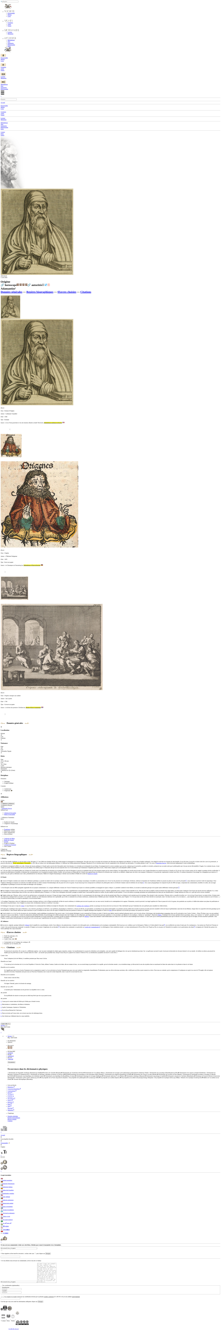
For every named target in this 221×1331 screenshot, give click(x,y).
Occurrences (11, 1062)
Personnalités (11, 13)
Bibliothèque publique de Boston (53, 422)
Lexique (10, 32)
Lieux (9, 16)
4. (1, 1010)
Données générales (11, 291)
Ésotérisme (7, 829)
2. (1, 1004)
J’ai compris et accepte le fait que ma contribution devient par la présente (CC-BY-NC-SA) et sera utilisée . (42, 1296)
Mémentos (10, 33)
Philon (159, 915)
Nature (9, 26)
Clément (27, 925)
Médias (10, 15)
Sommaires (11, 43)
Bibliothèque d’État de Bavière (32, 565)
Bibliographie (11, 45)
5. (1, 1013)
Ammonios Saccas (7, 808)
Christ (22, 906)
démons (87, 916)
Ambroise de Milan (9, 838)
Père (110, 910)
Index (9, 46)
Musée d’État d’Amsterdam (33, 707)
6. (1, 1016)
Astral (9, 24)
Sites (9, 41)
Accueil (3, 1135)
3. (1, 1007)
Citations (85, 291)
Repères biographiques (39, 291)
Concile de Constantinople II (92, 927)
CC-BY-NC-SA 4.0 (14, 1329)
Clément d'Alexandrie (10, 813)
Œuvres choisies (66, 291)
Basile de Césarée (9, 840)
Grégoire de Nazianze (10, 845)
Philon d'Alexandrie (9, 814)
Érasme (6, 841)
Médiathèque (11, 40)
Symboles (10, 22)
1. (1, 1001)
